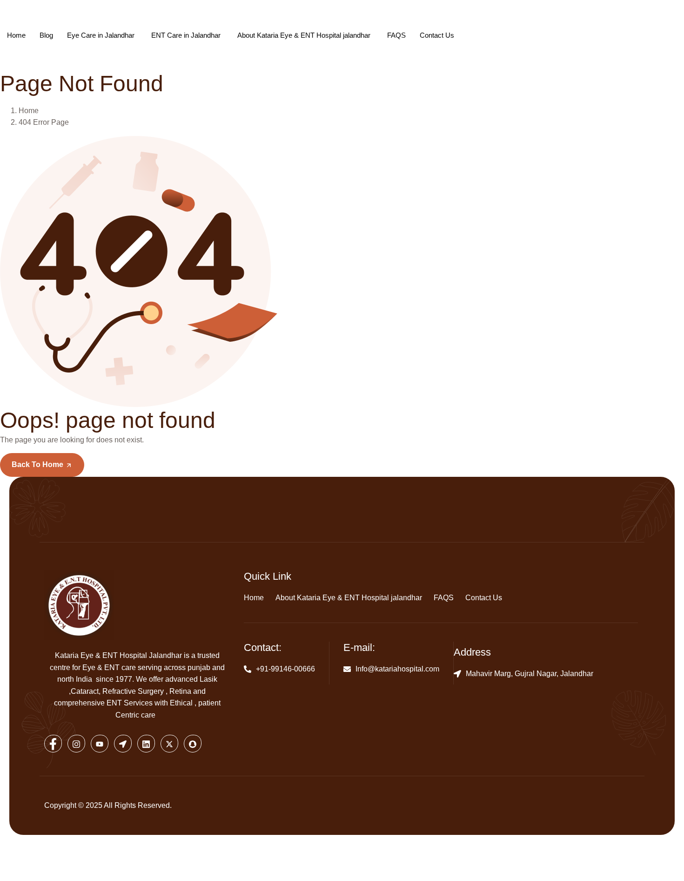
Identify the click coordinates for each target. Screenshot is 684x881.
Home (16, 35)
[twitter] (169, 743)
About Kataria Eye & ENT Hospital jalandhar (303, 35)
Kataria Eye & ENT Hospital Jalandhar (118, 655)
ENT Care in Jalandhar (186, 35)
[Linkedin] (146, 743)
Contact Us (437, 35)
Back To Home (38, 464)
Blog (46, 35)
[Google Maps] (123, 743)
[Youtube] (99, 743)
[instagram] (76, 743)
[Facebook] (53, 743)
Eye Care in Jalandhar (100, 35)
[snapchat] (192, 743)
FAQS (396, 35)
